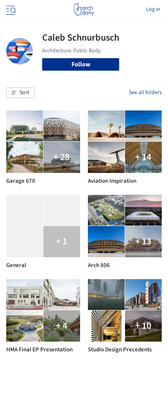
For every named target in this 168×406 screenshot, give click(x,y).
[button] (20, 92)
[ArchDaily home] (84, 9)
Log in (153, 9)
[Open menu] (10, 9)
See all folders (145, 92)
